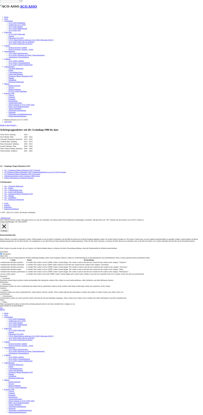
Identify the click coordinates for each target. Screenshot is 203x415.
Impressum (8, 207)
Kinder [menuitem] (10, 366)
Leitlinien (7, 59)
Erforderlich (7, 254)
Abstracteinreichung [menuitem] (15, 399)
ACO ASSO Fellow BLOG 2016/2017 (21, 42)
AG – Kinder (8, 188)
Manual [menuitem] (6, 380)
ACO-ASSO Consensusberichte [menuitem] (19, 359)
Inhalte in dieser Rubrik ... (8, 125)
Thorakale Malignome (15, 68)
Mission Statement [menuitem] (14, 386)
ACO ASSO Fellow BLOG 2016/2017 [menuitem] (21, 338)
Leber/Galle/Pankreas (15, 74)
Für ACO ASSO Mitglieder (17, 91)
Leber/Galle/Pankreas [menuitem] (15, 370)
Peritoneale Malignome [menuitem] (16, 378)
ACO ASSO (28, 6)
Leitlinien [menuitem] (7, 355)
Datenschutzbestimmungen (17, 116)
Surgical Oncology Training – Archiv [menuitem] (20, 346)
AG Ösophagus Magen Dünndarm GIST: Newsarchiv (22, 174)
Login (6, 203)
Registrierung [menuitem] (12, 397)
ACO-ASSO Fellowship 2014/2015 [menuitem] (20, 340)
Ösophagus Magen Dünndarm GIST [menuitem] (20, 372)
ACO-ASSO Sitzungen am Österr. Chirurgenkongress (26, 55)
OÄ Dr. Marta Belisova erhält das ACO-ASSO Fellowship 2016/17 (31, 40)
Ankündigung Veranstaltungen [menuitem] (18, 353)
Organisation (8, 21)
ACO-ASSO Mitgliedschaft (17, 28)
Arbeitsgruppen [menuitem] (9, 363)
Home (6, 17)
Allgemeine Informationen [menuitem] (17, 406)
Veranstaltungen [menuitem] (9, 347)
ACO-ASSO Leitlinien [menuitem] (16, 357)
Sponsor (11, 36)
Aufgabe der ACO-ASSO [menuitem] (17, 321)
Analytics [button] (3, 288)
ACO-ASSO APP (14, 30)
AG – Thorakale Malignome (13, 186)
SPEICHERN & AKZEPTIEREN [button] (11, 306)
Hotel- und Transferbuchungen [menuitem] (18, 403)
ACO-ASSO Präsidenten (16, 23)
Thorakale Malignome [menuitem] (15, 365)
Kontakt (7, 205)
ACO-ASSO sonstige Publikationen (20, 65)
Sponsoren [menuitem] (12, 408)
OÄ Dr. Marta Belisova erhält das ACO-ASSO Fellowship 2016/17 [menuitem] (31, 336)
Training (7, 46)
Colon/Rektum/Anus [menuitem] (15, 368)
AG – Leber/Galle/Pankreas (13, 192)
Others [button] (2, 300)
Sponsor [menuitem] (11, 332)
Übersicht (11, 97)
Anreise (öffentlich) (14, 108)
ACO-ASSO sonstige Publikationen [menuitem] (20, 361)
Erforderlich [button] (4, 252)
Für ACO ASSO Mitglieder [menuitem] (17, 387)
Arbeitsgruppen (9, 67)
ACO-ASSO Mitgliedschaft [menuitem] (17, 325)
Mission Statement (14, 89)
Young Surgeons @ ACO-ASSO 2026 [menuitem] (21, 401)
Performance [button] (4, 282)
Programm (11, 99)
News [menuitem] (6, 315)
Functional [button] (3, 276)
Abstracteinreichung (15, 103)
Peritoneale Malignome (16, 82)
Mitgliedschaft (5, 218)
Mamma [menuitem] (11, 374)
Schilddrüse (12, 80)
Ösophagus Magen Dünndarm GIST (20, 76)
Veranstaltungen (9, 51)
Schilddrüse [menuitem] (12, 376)
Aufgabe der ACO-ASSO (17, 25)
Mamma (11, 78)
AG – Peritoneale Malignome (14, 199)
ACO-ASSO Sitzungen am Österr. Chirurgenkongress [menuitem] (26, 351)
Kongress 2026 (9, 93)
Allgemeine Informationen (17, 110)
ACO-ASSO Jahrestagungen (18, 53)
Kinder (10, 70)
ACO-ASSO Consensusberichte (19, 63)
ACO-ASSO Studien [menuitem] (15, 323)
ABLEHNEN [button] (22, 222)
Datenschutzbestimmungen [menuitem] (17, 412)
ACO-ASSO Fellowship (16, 34)
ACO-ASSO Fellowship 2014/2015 (20, 44)
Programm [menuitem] (11, 395)
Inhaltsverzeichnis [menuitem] (14, 382)
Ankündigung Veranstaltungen (18, 57)
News (6, 19)
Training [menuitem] (7, 342)
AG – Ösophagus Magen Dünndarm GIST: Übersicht (22, 170)
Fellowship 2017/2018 (15, 38)
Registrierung (12, 101)
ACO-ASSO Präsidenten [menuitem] (16, 319)
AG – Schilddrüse (10, 198)
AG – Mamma (9, 196)
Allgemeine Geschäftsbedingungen (20, 114)
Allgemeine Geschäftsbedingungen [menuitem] (20, 410)
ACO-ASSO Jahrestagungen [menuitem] (18, 349)
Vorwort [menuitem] (11, 384)
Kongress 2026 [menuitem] (9, 389)
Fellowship (8, 32)
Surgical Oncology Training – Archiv (20, 49)
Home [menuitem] (6, 313)
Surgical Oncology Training (17, 47)
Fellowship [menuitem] (8, 328)
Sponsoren (12, 112)
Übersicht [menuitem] (11, 393)
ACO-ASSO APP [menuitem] (14, 326)
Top (1, 308)
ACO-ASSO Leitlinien (16, 61)
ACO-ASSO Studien (15, 27)
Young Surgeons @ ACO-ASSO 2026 (21, 105)
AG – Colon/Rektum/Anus (13, 190)
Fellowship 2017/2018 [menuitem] (15, 334)
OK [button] (16, 222)
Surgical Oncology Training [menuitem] (17, 344)
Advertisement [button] (5, 294)
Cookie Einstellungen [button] (7, 222)
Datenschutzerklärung (11, 209)
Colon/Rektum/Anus (15, 72)
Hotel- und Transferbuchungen (18, 107)
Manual (6, 84)
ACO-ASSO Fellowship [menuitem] (16, 330)
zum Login (8, 122)
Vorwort (11, 87)
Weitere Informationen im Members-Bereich (19, 178)
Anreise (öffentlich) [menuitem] (14, 405)
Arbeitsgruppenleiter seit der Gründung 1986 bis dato (22, 176)
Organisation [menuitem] (8, 317)
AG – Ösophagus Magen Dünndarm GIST (18, 194)
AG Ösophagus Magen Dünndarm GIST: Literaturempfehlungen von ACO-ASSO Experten (35, 172)
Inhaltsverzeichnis (14, 86)
